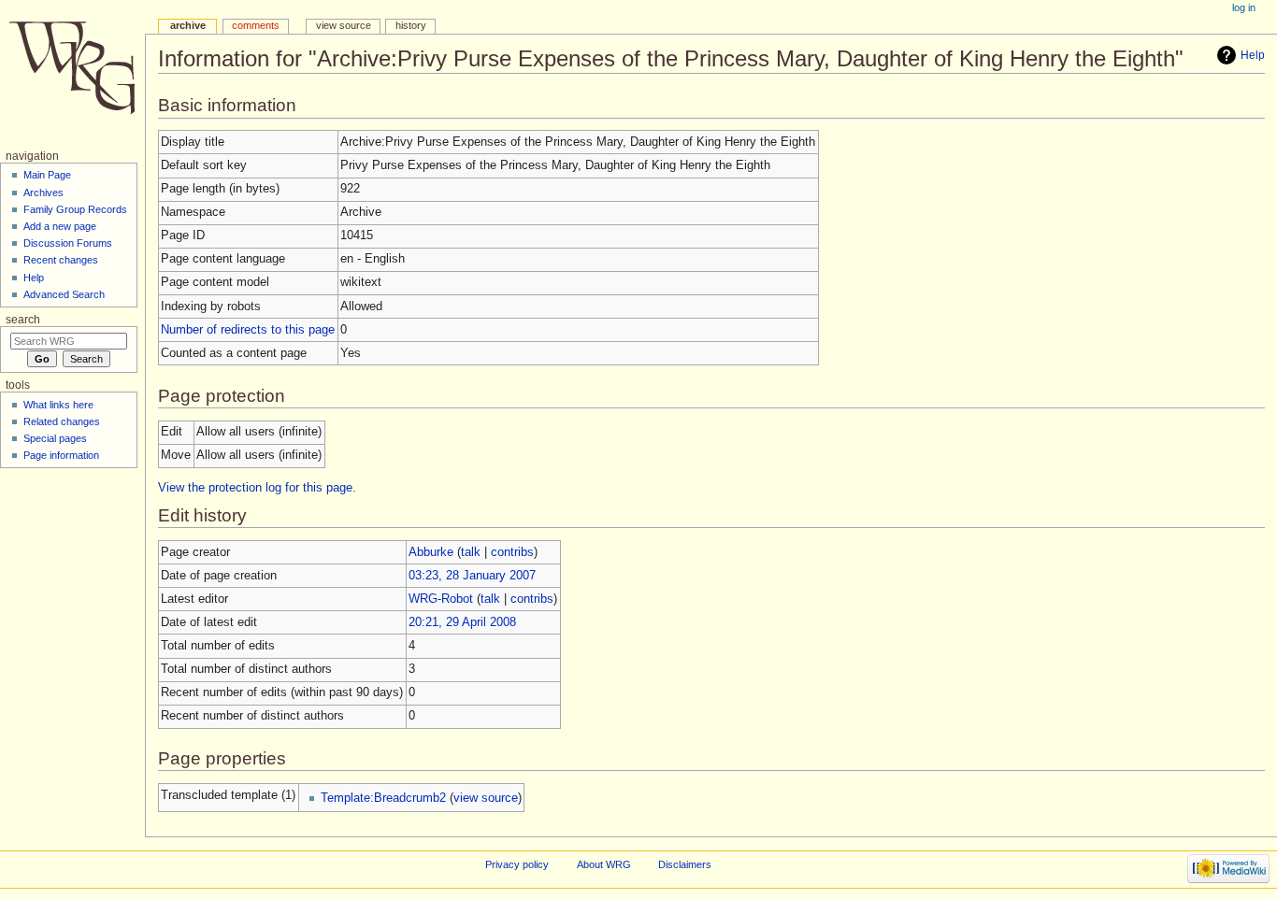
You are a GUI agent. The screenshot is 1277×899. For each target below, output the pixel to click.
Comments (256, 25)
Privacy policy (517, 864)
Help (1253, 55)
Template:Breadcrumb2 (383, 798)
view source (485, 798)
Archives (43, 192)
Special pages (55, 438)
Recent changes (60, 259)
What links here (58, 404)
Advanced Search (64, 294)
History (410, 25)
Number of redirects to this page (248, 329)
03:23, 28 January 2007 (472, 575)
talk (471, 552)
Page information (61, 455)
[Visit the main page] (72, 72)
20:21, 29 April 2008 (462, 622)
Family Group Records (75, 209)
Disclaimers (684, 864)
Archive (188, 25)
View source (343, 25)
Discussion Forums (67, 243)
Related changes (61, 421)
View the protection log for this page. (257, 487)
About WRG (604, 864)
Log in (1243, 7)
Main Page (47, 174)
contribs (512, 552)
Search (23, 319)
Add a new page (59, 226)
